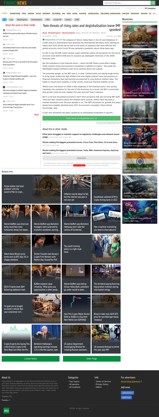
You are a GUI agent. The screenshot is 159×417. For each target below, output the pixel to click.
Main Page (92, 358)
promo (75, 13)
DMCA (99, 387)
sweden (156, 13)
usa (63, 13)
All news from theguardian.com (108, 122)
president (46, 13)
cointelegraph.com (14, 87)
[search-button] (153, 3)
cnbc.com (10, 44)
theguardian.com (13, 30)
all (4, 19)
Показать (5, 400)
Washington (22, 19)
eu (150, 13)
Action (68, 19)
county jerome (93, 13)
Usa (11, 19)
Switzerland (36, 19)
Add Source (127, 393)
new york (125, 13)
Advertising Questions (130, 381)
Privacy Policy (102, 384)
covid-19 (57, 19)
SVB (77, 19)
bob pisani (135, 13)
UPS (47, 19)
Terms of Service (103, 381)
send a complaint (79, 165)
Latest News (30, 358)
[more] (31, 3)
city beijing (56, 13)
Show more (81, 158)
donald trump (15, 13)
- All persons (73, 384)
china (24, 13)
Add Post (126, 397)
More (36, 114)
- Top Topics (73, 381)
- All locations (74, 387)
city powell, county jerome (110, 13)
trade (69, 13)
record (38, 13)
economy (82, 13)
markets (31, 13)
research (144, 13)
